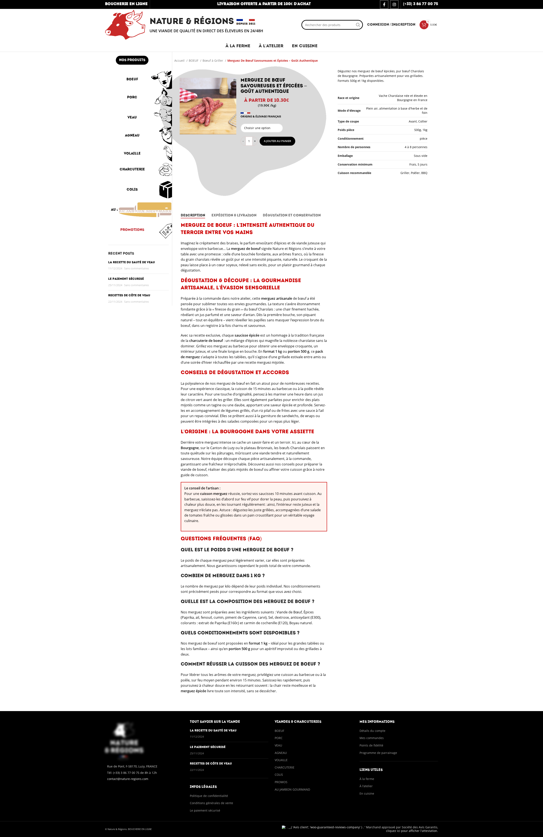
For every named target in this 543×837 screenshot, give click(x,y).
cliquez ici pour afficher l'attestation (411, 831)
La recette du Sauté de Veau (131, 262)
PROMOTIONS (132, 230)
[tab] (193, 215)
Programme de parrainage (378, 753)
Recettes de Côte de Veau (129, 295)
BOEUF (132, 79)
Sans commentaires (136, 268)
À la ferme (367, 779)
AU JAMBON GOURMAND (132, 210)
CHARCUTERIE (132, 169)
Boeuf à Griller (213, 60)
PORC (132, 97)
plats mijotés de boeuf (245, 469)
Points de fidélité (371, 745)
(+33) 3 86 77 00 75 (420, 4)
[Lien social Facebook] (384, 4)
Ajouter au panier (277, 141)
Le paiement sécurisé (126, 279)
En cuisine (367, 793)
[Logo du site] (125, 24)
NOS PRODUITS (132, 60)
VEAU (132, 117)
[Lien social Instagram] (394, 4)
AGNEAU (132, 135)
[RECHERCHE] (358, 25)
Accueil (179, 60)
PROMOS (281, 782)
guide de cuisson (194, 475)
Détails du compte (372, 731)
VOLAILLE (132, 153)
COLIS (132, 189)
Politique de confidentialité (209, 796)
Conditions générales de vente (212, 803)
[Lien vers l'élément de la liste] (144, 772)
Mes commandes (372, 738)
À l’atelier (366, 786)
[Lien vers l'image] (124, 740)
